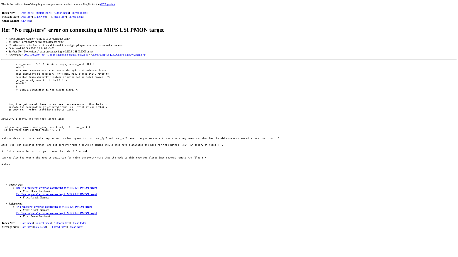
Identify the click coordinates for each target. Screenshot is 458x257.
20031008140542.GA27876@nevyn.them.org (118, 54)
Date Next (40, 16)
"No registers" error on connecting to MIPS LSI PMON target (54, 206)
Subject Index (43, 12)
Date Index (27, 12)
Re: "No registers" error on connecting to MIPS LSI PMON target (56, 187)
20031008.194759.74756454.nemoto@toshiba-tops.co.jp (56, 54)
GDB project (107, 4)
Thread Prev (59, 16)
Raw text (26, 20)
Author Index (61, 12)
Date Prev (26, 16)
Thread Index (79, 12)
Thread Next (75, 16)
